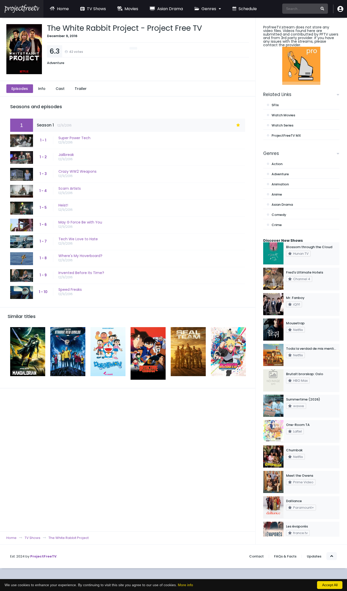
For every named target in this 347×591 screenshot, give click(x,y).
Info (41, 88)
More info (185, 585)
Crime (277, 224)
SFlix (275, 105)
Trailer (81, 88)
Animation (280, 184)
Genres (208, 9)
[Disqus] (127, 459)
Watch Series (282, 125)
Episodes (19, 88)
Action (277, 164)
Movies (130, 9)
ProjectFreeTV (43, 556)
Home (62, 9)
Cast (60, 88)
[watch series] (301, 66)
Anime (277, 194)
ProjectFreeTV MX (286, 135)
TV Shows (96, 9)
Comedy (279, 214)
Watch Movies (283, 115)
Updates (314, 556)
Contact (256, 556)
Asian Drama (169, 9)
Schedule (247, 9)
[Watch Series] (21, 11)
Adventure (55, 63)
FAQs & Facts (285, 556)
